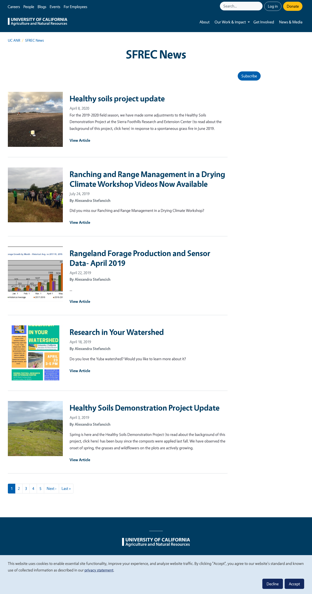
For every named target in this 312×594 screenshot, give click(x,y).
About (204, 21)
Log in (273, 6)
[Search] (260, 6)
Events (55, 6)
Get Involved (263, 21)
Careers (14, 6)
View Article (80, 140)
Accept (294, 583)
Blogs (42, 6)
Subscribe (249, 75)
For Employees (75, 6)
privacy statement (98, 570)
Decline (273, 583)
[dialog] (156, 574)
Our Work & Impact (230, 21)
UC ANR (14, 40)
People (28, 6)
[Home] (37, 22)
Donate (293, 6)
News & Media (290, 21)
